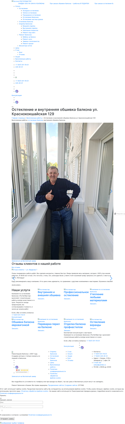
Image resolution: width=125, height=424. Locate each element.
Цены (17, 48)
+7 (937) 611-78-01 (22, 65)
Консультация (17, 95)
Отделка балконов (25, 24)
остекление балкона (35, 120)
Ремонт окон (27, 39)
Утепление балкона (26, 21)
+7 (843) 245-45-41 (101, 356)
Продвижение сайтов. (56, 385)
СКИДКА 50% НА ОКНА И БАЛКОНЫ (22, 3)
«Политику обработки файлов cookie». (35, 391)
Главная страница (18, 118)
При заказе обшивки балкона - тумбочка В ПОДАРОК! (59, 3)
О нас (70, 352)
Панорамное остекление (32, 15)
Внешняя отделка (29, 26)
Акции (17, 57)
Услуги (70, 354)
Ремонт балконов (25, 35)
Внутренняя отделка (30, 28)
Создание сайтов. (71, 385)
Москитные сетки (25, 46)
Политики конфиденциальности (40, 415)
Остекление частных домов (33, 19)
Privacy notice (120, 213)
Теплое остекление (30, 13)
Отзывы (70, 360)
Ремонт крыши (28, 43)
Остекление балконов (31, 17)
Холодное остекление (31, 11)
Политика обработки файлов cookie (55, 376)
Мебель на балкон (29, 37)
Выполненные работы (23, 59)
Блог (69, 358)
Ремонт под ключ (29, 32)
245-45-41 (19, 67)
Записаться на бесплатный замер (24, 261)
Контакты (18, 61)
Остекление (23, 8)
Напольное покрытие (30, 30)
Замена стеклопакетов (31, 41)
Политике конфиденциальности (11, 393)
